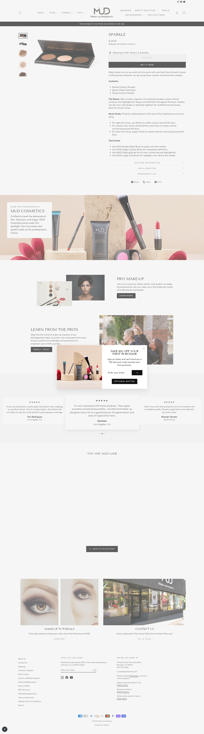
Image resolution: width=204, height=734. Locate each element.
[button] (5, 729)
